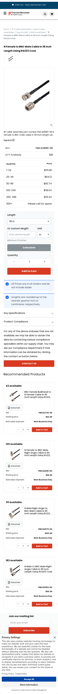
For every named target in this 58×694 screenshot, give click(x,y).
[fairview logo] (19, 13)
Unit (39, 228)
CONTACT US (29, 363)
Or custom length (17, 228)
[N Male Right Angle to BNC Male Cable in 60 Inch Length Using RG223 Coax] (14, 513)
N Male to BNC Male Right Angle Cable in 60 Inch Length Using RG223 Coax (38, 569)
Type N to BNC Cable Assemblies (30, 32)
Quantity (12, 255)
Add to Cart (29, 271)
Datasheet (15, 408)
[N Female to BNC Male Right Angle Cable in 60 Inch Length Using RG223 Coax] (14, 455)
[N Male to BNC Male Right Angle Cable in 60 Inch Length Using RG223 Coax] (14, 571)
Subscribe (29, 630)
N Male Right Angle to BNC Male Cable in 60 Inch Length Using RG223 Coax (37, 511)
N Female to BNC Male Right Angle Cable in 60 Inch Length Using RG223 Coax (37, 452)
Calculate (29, 247)
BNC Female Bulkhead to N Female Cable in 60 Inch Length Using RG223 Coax (37, 394)
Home (6, 29)
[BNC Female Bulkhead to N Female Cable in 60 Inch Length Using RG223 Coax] (14, 397)
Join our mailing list (21, 616)
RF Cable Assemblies (21, 29)
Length (11, 214)
